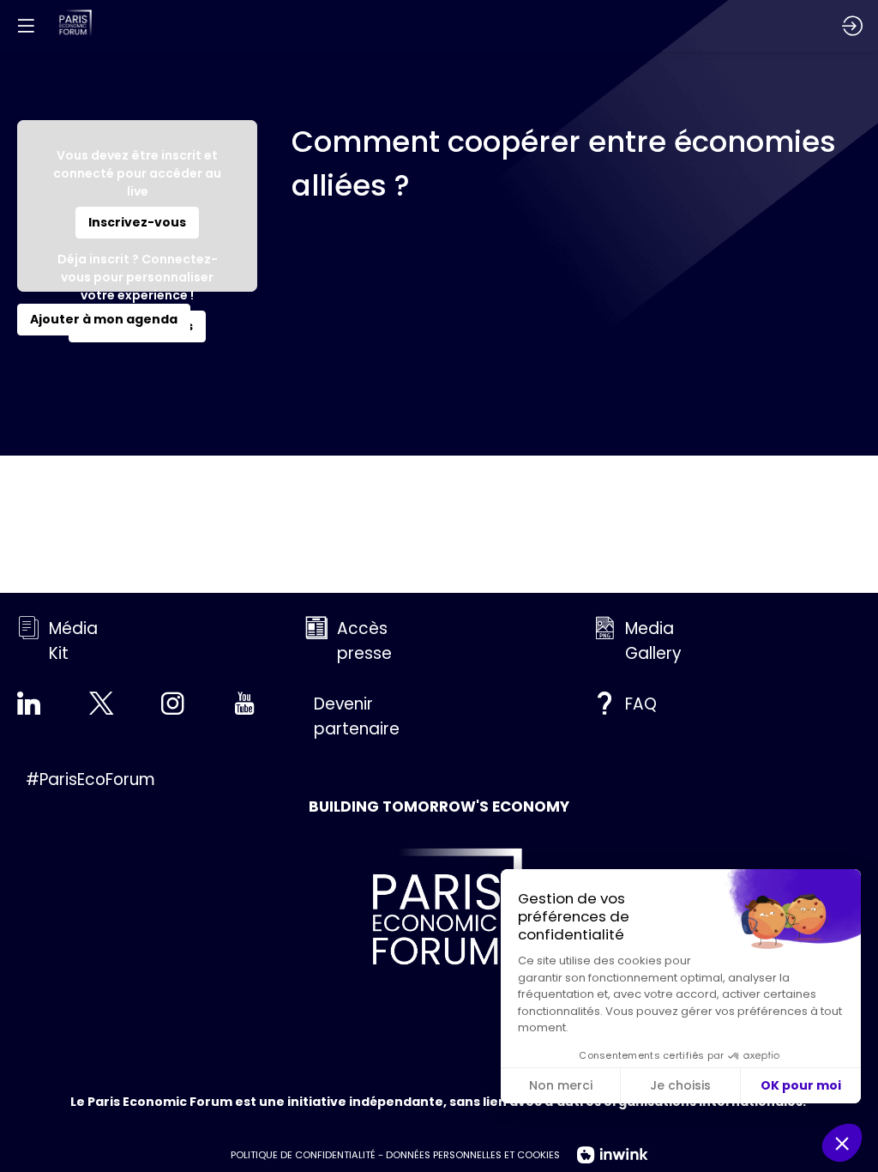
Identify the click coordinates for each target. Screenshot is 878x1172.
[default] (347, 716)
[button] (137, 223)
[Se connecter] (852, 25)
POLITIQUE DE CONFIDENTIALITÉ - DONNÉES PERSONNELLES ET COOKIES (395, 1155)
